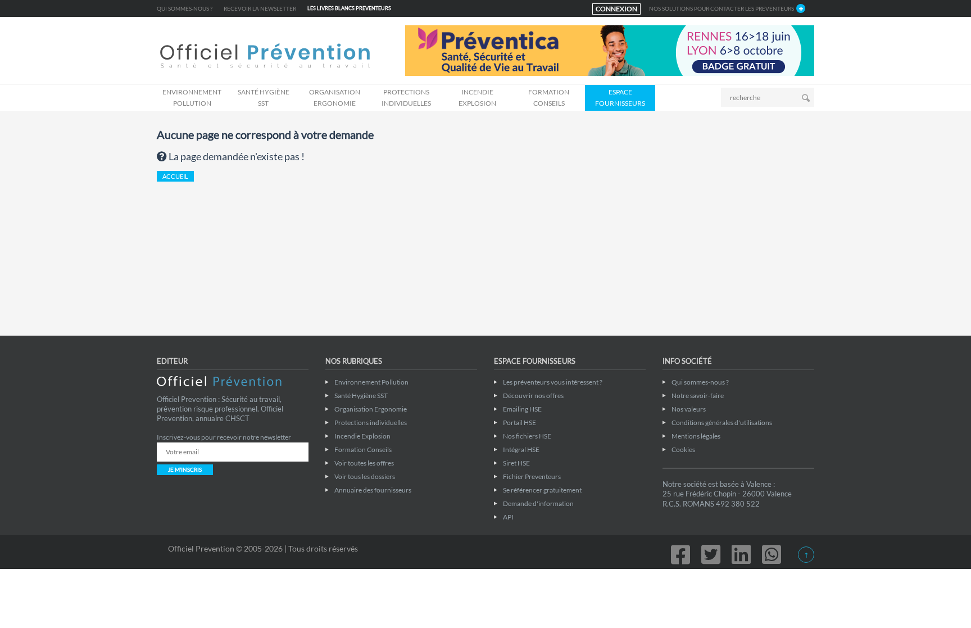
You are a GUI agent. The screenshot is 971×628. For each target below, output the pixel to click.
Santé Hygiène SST (263, 97)
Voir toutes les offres (364, 463)
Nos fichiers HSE (527, 436)
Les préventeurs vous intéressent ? (552, 382)
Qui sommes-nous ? (184, 8)
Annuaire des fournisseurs (372, 490)
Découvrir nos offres (533, 395)
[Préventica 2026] (609, 50)
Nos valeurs (688, 409)
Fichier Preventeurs (532, 476)
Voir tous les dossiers (364, 476)
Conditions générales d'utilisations (721, 422)
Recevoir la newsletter (260, 8)
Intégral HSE (521, 449)
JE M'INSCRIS (185, 469)
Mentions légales (695, 436)
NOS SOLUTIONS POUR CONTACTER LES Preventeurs (721, 8)
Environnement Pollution (191, 97)
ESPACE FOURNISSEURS (620, 97)
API (508, 517)
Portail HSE (519, 422)
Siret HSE (516, 463)
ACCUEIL (175, 176)
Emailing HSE (522, 409)
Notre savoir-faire (697, 395)
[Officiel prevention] (265, 56)
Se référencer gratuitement (542, 490)
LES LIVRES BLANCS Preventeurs (349, 8)
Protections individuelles (406, 97)
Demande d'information (538, 503)
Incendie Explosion (477, 97)
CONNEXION (616, 8)
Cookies (683, 449)
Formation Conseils (548, 97)
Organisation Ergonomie (334, 97)
